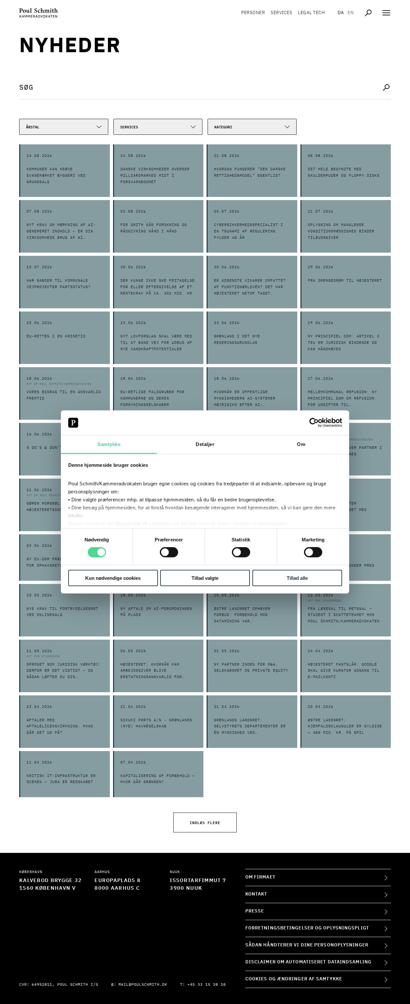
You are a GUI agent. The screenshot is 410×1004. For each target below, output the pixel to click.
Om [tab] (301, 444)
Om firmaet (260, 877)
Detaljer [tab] (205, 444)
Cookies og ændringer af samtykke (293, 979)
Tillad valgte (205, 577)
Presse (254, 911)
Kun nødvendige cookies (113, 577)
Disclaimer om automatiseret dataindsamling (308, 962)
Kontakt (256, 894)
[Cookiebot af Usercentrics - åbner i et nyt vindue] (314, 422)
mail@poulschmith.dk (143, 985)
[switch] (169, 552)
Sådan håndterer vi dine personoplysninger (306, 945)
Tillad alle (297, 577)
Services (281, 13)
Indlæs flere (205, 822)
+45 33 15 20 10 (206, 985)
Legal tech (311, 13)
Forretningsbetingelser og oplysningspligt (307, 928)
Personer (253, 13)
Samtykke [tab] (108, 444)
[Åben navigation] (386, 12)
